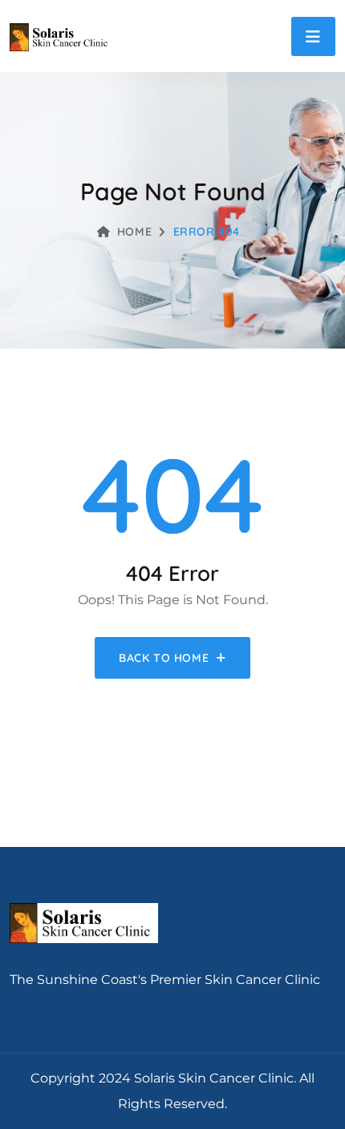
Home (134, 231)
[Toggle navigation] (313, 36)
